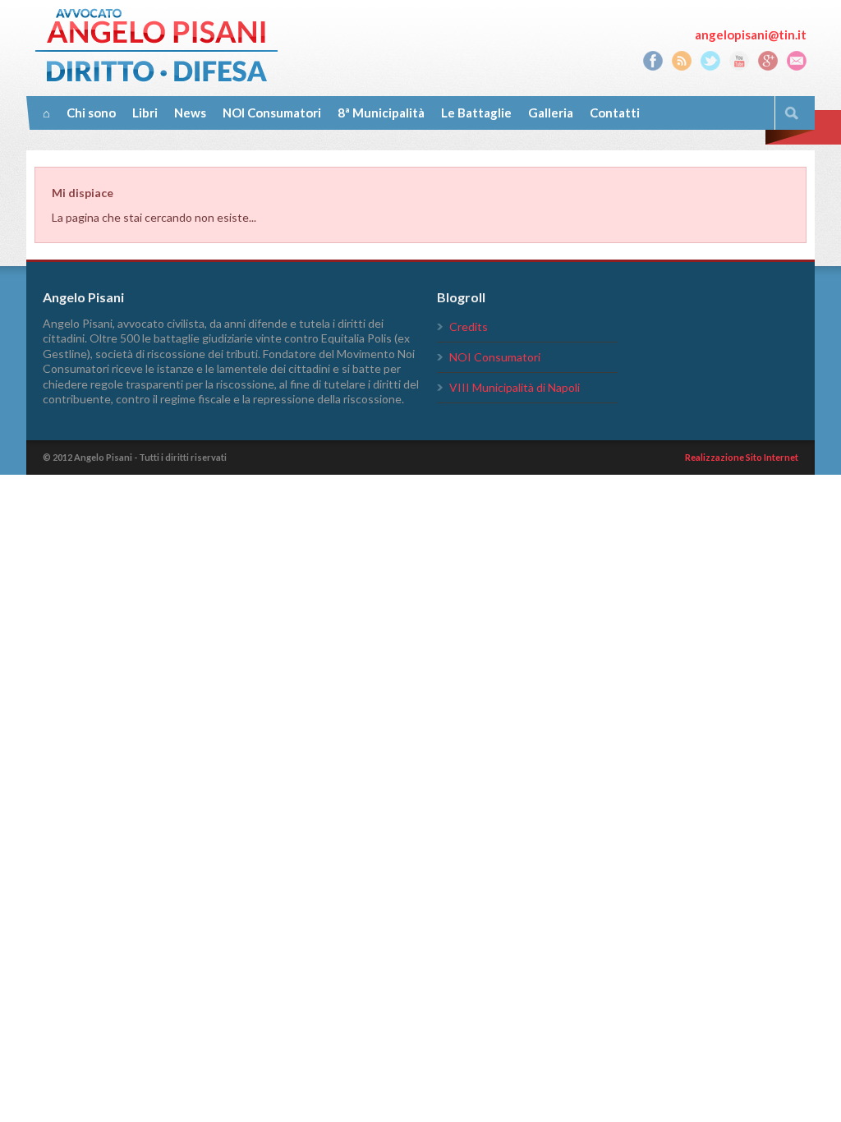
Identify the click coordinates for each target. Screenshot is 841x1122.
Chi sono (91, 112)
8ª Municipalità (381, 112)
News (190, 112)
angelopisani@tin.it (751, 34)
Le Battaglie (476, 112)
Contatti (615, 112)
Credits (468, 326)
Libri (145, 112)
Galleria (550, 112)
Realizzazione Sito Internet (741, 457)
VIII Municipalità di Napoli (514, 387)
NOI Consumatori (272, 112)
